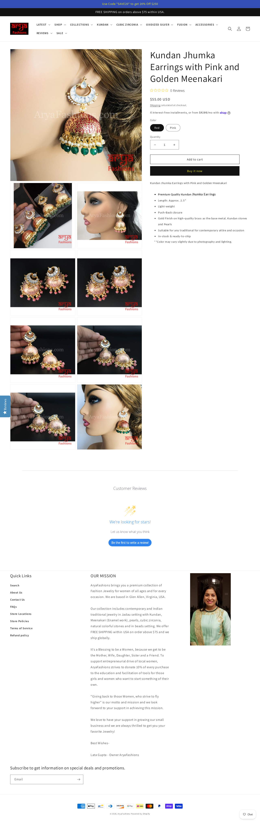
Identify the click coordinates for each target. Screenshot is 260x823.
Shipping (155, 105)
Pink (173, 128)
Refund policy (19, 635)
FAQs (13, 607)
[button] (43, 24)
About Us (16, 592)
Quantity (155, 137)
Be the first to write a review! (130, 543)
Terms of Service (21, 628)
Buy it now (195, 171)
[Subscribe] (78, 779)
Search (15, 585)
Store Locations (20, 614)
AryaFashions (124, 813)
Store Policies (19, 621)
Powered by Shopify (140, 813)
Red (157, 128)
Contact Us (17, 599)
